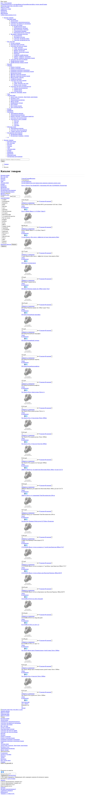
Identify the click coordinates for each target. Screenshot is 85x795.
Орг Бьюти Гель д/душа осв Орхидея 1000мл (34, 443)
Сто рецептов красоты (8, 216)
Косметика (10, 112)
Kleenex (4, 221)
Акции (25, 4)
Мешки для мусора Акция (21, 52)
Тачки (4, 234)
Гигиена (9, 65)
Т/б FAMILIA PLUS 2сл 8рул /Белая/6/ (32, 598)
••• (8, 137)
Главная (6, 164)
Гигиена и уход (15, 98)
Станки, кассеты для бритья (18, 131)
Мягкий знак (6, 236)
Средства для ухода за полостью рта (21, 86)
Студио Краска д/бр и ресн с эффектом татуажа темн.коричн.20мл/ (40, 237)
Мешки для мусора (19, 50)
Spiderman (5, 231)
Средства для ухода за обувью (19, 59)
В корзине (48, 201)
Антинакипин (18, 35)
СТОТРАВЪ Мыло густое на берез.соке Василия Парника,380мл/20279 (41, 573)
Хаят (8, 94)
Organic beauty (6, 226)
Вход (2, 3)
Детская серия (11, 95)
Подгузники (14, 104)
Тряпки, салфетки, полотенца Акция (24, 58)
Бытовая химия (11, 19)
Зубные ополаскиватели (21, 88)
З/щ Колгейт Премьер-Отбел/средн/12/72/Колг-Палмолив (37, 521)
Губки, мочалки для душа (21, 83)
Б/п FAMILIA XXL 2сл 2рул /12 (30, 624)
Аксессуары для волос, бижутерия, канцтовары (24, 97)
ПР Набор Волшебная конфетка (30, 366)
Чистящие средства (19, 37)
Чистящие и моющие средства (19, 34)
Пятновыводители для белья (22, 32)
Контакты (30, 4)
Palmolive (5, 203)
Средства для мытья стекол (21, 38)
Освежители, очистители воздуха (20, 22)
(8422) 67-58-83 (5, 7)
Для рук (16, 124)
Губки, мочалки (18, 47)
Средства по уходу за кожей (18, 119)
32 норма (4, 213)
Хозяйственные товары (17, 61)
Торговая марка (5, 198)
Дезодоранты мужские (17, 128)
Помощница (5, 201)
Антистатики (14, 20)
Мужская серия (11, 127)
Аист (3, 208)
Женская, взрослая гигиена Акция (20, 76)
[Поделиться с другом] (22, 209)
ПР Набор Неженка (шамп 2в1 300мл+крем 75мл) (35, 288)
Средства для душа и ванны (18, 80)
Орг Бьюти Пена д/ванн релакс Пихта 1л (33, 392)
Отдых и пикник (15, 43)
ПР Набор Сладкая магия (28, 263)
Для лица (16, 125)
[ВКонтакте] (25, 209)
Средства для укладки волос (19, 118)
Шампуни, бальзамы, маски (18, 92)
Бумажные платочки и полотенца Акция (22, 71)
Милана (4, 206)
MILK (4, 224)
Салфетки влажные (16, 79)
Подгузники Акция (16, 106)
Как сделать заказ (37, 4)
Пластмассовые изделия (17, 44)
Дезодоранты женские (17, 113)
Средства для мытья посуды (22, 40)
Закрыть (3, 780)
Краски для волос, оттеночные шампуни (22, 116)
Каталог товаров (8, 17)
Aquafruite (5, 228)
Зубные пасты (18, 89)
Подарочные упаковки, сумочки (20, 135)
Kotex (4, 223)
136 (25, 703)
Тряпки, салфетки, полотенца (22, 56)
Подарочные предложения (14, 132)
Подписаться (12, 775)
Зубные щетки (18, 91)
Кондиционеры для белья (21, 29)
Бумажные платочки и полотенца (20, 70)
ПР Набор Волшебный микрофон (30, 314)
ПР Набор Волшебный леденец (30, 340)
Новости (20, 4)
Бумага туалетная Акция (18, 68)
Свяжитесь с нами (6, 9)
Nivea (3, 238)
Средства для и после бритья (19, 129)
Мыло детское (15, 101)
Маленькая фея (6, 214)
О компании (4, 4)
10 (22, 708)
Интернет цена (5, 194)
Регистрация (8, 3)
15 (22, 706)
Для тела (16, 121)
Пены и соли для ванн (20, 85)
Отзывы (44, 4)
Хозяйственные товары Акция (19, 62)
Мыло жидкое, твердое (17, 77)
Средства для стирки (16, 25)
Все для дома (11, 41)
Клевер (9, 109)
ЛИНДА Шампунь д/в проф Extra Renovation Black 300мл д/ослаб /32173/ (42, 469)
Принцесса (5, 233)
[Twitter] (27, 209)
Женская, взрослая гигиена (18, 74)
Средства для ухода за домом (19, 46)
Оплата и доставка (13, 4)
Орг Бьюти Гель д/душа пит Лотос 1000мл (33, 676)
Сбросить (8, 244)
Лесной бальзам (6, 211)
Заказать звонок (5, 711)
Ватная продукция (16, 73)
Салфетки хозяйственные (21, 55)
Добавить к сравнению (27, 203)
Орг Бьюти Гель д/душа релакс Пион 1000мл (34, 418)
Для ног (16, 122)
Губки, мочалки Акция (20, 49)
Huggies (4, 219)
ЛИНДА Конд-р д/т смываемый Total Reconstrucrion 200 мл (38, 495)
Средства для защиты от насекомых (21, 23)
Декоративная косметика (18, 100)
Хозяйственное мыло (20, 26)
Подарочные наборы (16, 134)
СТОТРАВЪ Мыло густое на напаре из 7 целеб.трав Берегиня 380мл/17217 (42, 547)
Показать (3, 244)
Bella (3, 204)
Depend (4, 241)
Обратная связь (5, 714)
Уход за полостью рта (17, 107)
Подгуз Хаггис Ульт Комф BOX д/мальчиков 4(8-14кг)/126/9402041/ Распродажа (44, 185)
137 (27, 703)
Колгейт (9, 64)
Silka (3, 239)
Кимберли (10, 110)
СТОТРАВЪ (5, 229)
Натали (4, 243)
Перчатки (16, 53)
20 (24, 708)
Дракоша (4, 209)
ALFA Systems (11, 778)
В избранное (25, 207)
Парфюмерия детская (17, 103)
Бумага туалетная (16, 67)
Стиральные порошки (20, 31)
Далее (23, 206)
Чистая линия (6, 218)
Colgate (4, 199)
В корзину (42, 201)
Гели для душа (18, 82)
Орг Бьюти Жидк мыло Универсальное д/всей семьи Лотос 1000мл (40, 650)
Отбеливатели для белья (21, 28)
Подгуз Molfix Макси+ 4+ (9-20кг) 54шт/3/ (33, 211)
